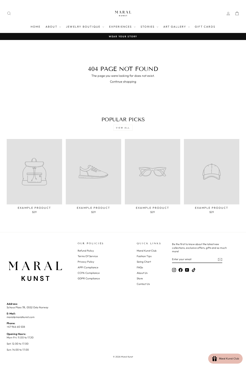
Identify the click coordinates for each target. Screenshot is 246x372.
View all (123, 127)
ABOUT (52, 26)
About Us (142, 272)
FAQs (140, 267)
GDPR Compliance (89, 278)
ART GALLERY (175, 26)
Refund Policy (86, 250)
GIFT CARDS (205, 26)
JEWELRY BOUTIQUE (83, 26)
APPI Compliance (88, 267)
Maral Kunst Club (147, 250)
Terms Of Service (88, 256)
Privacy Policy (86, 261)
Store (140, 278)
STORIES (148, 26)
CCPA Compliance (89, 272)
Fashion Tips (144, 256)
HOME (35, 26)
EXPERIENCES (121, 26)
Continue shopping (123, 81)
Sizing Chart (144, 261)
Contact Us (143, 284)
